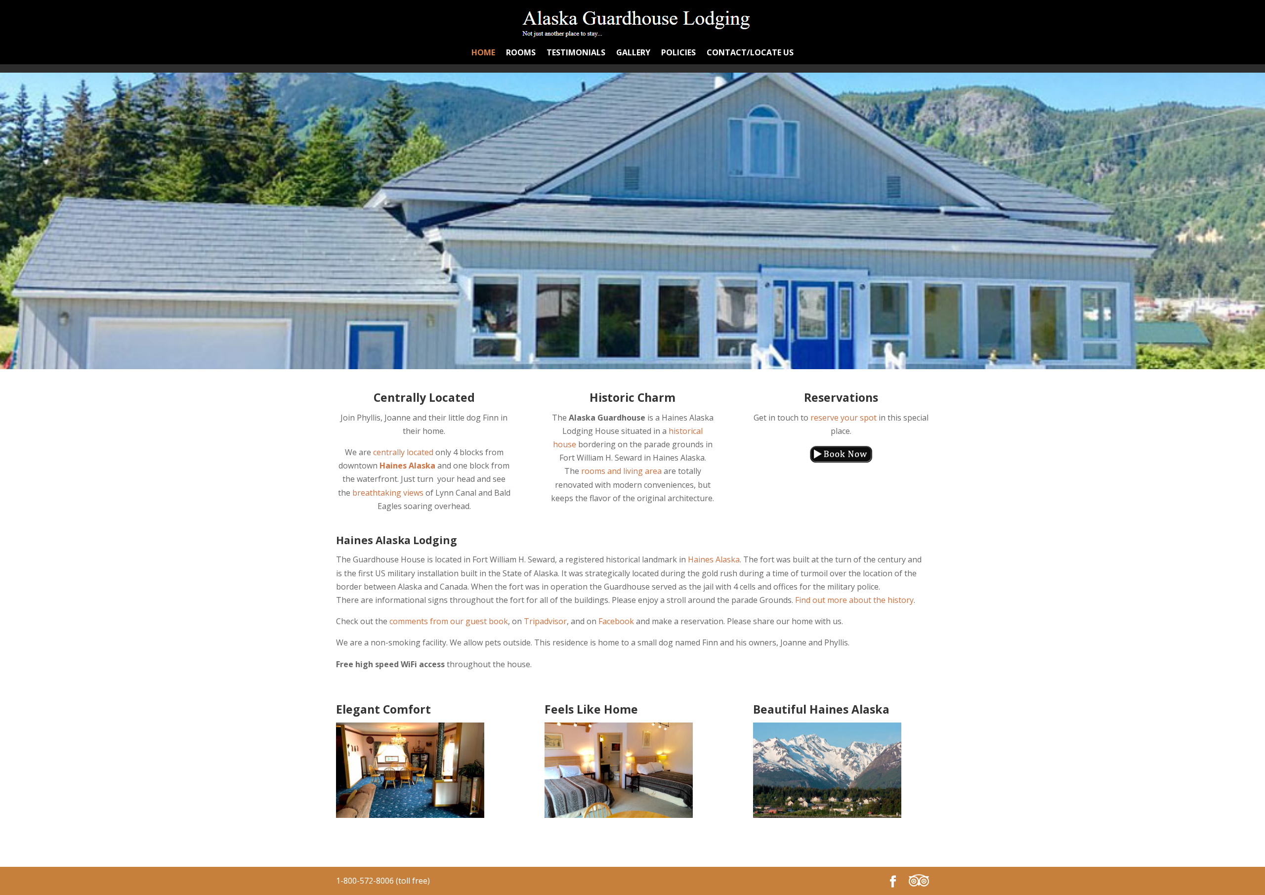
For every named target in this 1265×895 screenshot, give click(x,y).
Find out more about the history (854, 600)
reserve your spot (843, 417)
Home (483, 53)
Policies (678, 53)
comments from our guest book (448, 621)
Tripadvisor (545, 621)
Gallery (633, 53)
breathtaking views (387, 492)
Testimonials (576, 53)
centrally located (403, 452)
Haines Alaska (714, 559)
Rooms (521, 53)
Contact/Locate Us (750, 53)
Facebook (616, 621)
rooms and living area (621, 471)
